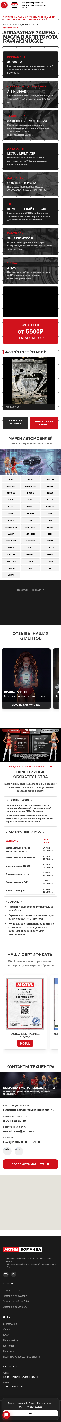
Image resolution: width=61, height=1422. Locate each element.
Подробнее (36, 1406)
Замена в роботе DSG (16, 1301)
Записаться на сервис (43, 423)
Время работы (11, 1138)
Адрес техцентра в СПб (16, 1105)
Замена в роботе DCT (16, 1307)
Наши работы (11, 1340)
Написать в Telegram (15, 422)
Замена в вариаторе (15, 1296)
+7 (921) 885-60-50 (13, 1386)
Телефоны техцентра (15, 1116)
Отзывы (7, 1329)
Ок (30, 1413)
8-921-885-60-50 (14, 1120)
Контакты (8, 1345)
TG (6, 1274)
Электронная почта (14, 1127)
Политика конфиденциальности (21, 1356)
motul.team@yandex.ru (19, 1131)
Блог (6, 1335)
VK (13, 1274)
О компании (10, 1324)
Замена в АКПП (12, 1290)
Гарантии (8, 1351)
